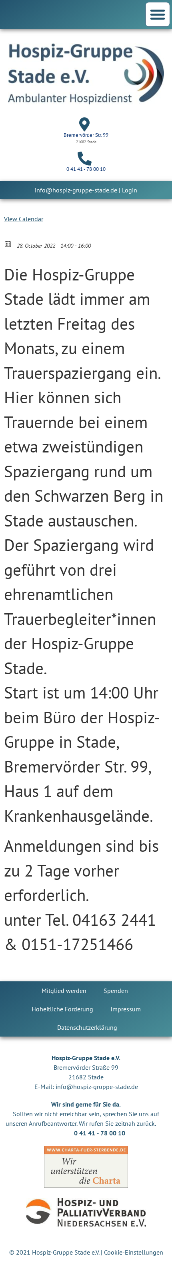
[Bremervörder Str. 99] (85, 124)
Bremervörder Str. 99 (86, 135)
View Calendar (23, 219)
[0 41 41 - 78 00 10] (85, 158)
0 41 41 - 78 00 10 (86, 169)
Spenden (116, 991)
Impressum (125, 1009)
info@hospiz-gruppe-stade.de (76, 190)
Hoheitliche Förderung (62, 1009)
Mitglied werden (64, 991)
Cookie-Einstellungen (133, 1252)
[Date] (8, 243)
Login (129, 190)
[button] (157, 14)
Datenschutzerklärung (87, 1027)
